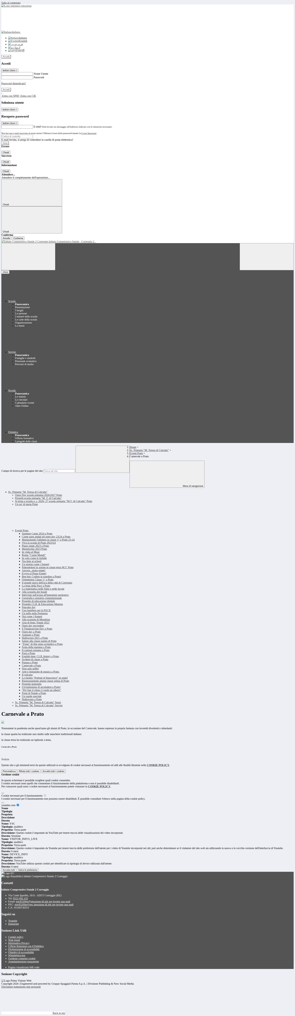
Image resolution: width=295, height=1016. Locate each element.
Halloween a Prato (32, 699)
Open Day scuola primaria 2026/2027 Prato (38, 495)
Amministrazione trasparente (23, 961)
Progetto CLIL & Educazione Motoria (42, 604)
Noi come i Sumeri (32, 616)
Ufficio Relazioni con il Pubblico (26, 946)
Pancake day (29, 607)
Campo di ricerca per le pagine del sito (22, 470)
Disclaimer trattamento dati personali (21, 986)
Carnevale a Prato (31, 665)
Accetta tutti (53, 771)
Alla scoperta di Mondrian (36, 619)
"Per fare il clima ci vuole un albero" (41, 690)
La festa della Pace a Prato (36, 585)
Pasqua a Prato (30, 662)
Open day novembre (33, 625)
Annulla (6, 238)
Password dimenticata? (13, 83)
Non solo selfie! (30, 668)
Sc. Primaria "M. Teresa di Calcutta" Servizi (38, 705)
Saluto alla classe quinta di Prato (39, 641)
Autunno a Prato (31, 634)
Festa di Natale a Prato (34, 693)
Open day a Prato (31, 631)
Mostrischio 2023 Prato (34, 548)
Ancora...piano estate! (33, 570)
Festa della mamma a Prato (36, 647)
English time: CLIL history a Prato (40, 656)
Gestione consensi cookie (22, 958)
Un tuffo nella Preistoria (35, 613)
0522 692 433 (20, 898)
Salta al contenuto (10, 2)
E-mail (37, 126)
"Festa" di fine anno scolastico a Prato (42, 644)
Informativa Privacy (19, 943)
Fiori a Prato (28, 653)
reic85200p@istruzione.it (43, 901)
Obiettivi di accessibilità (21, 952)
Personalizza (9, 771)
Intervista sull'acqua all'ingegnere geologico (45, 595)
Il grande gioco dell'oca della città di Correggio (47, 582)
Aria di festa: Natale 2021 (36, 622)
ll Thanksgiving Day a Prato (37, 628)
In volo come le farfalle (34, 558)
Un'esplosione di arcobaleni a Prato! (41, 687)
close (5, 272)
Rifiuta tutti (29, 771)
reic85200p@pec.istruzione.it (44, 904)
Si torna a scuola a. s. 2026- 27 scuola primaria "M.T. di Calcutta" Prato (53, 501)
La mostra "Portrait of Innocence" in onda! (45, 677)
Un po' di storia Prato (26, 504)
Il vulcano (27, 674)
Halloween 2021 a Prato (35, 637)
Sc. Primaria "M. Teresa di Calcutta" (149, 450)
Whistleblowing (16, 955)
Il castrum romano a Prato (36, 650)
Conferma (18, 238)
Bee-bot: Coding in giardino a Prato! (41, 576)
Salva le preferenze (27, 870)
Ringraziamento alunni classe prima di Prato (45, 680)
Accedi (6, 56)
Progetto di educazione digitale (38, 601)
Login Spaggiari (88, 133)
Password (39, 77)
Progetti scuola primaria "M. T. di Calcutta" (38, 498)
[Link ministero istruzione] (16, 5)
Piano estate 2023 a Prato (35, 545)
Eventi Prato (136, 453)
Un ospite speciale (31, 696)
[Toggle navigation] (28, 256)
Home (133, 447)
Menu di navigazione (192, 486)
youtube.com (8, 805)
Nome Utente (41, 73)
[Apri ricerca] (267, 256)
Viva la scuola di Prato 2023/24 (39, 542)
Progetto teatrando (31, 684)
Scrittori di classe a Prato (35, 659)
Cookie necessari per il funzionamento (22, 795)
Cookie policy (15, 937)
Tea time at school (31, 561)
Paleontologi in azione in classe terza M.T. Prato (48, 567)
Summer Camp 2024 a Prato (37, 533)
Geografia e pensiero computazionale (42, 598)
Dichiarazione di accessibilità (23, 949)
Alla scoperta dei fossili (34, 591)
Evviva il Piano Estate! (34, 573)
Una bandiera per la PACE (36, 610)
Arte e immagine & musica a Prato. (41, 671)
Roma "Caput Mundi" (34, 555)
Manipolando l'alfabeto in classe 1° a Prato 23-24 (48, 539)
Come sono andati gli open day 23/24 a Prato (46, 536)
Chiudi (6, 152)
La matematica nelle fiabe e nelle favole (43, 588)
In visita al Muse (31, 552)
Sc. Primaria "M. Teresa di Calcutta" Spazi (38, 702)
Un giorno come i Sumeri (35, 564)
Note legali (14, 940)
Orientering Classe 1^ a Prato (37, 579)
